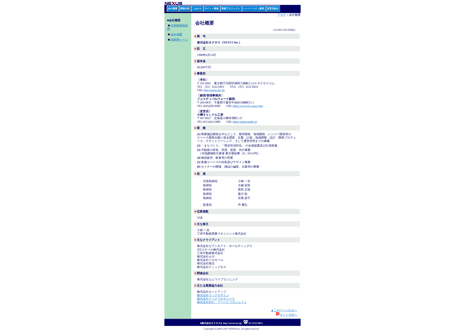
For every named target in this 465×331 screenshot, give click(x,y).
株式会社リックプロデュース (216, 298)
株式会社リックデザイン (213, 295)
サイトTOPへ (288, 314)
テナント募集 (212, 8)
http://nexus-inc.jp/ (214, 90)
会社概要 (172, 8)
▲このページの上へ (284, 310)
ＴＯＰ (281, 14)
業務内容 (185, 8)
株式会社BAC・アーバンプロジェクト (222, 302)
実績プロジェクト (230, 8)
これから (197, 8)
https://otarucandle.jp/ (245, 121)
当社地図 (176, 34)
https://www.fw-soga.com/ (248, 105)
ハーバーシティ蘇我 (253, 8)
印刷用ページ (179, 39)
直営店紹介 (273, 8)
